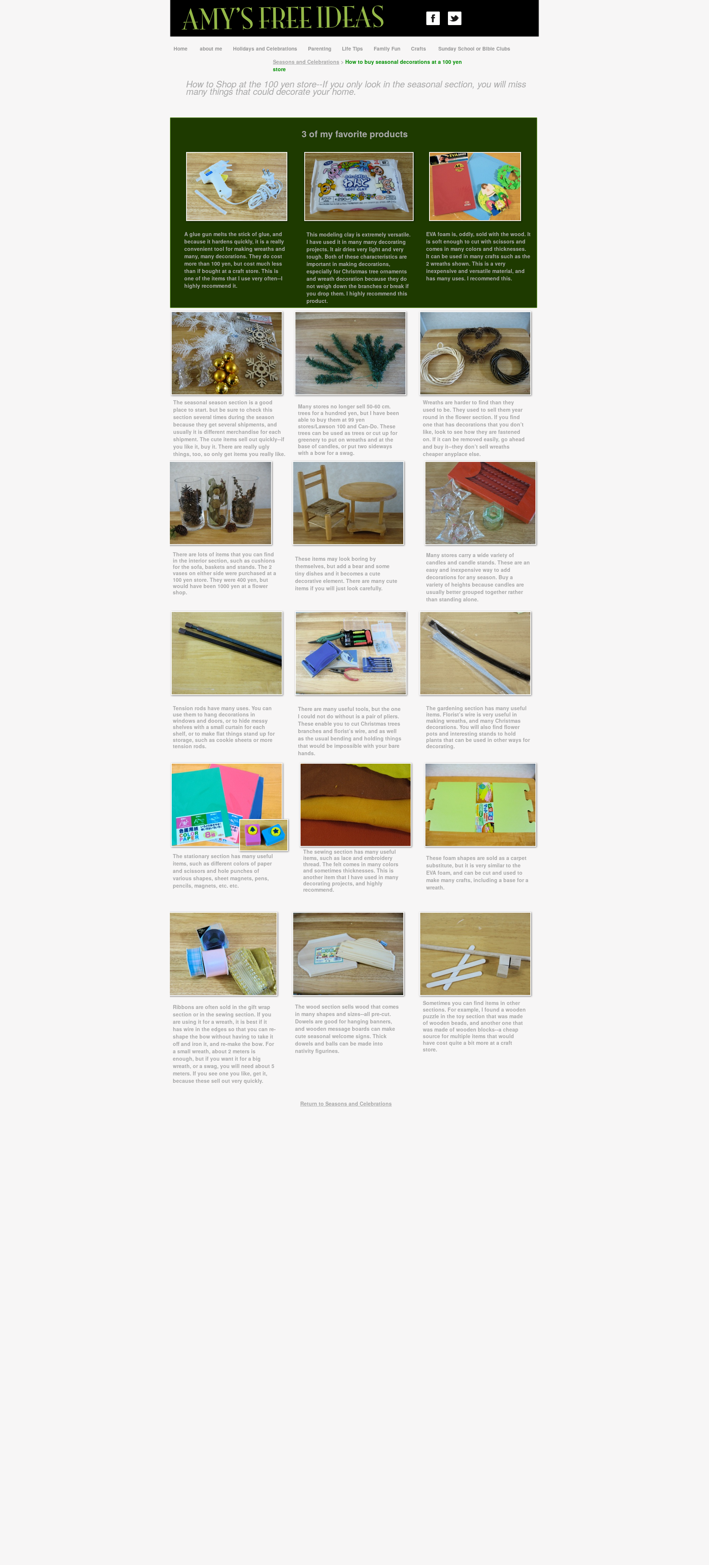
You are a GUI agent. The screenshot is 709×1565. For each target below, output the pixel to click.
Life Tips (353, 48)
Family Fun (388, 48)
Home (182, 48)
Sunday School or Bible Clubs (474, 48)
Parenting (320, 48)
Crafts (420, 48)
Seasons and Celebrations (306, 61)
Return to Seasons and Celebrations (346, 1103)
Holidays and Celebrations (266, 48)
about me (212, 48)
